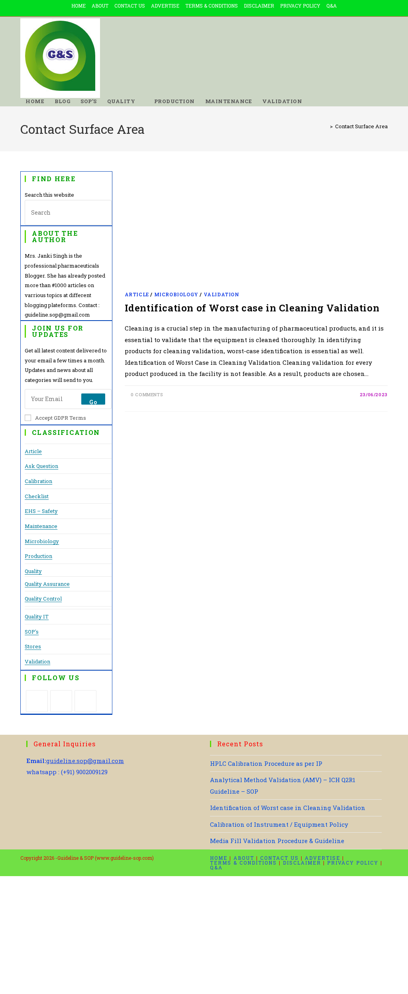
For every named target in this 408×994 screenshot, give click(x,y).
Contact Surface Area (361, 126)
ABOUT (100, 5)
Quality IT (37, 616)
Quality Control (43, 598)
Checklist (37, 496)
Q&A (331, 5)
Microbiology (42, 541)
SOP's (32, 631)
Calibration (38, 481)
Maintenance (41, 526)
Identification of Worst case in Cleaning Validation (252, 307)
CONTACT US (129, 5)
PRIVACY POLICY (300, 5)
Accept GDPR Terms (60, 417)
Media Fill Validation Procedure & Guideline (277, 841)
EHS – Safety (41, 511)
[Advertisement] (256, 230)
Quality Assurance (47, 583)
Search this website (49, 194)
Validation (37, 661)
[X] (37, 701)
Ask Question (41, 466)
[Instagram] (85, 701)
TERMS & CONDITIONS (211, 5)
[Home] (326, 126)
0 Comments (147, 394)
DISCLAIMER (259, 5)
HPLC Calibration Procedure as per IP (266, 763)
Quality (33, 571)
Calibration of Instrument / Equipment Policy (279, 824)
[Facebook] (61, 701)
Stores (33, 646)
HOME (78, 5)
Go (93, 401)
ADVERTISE (165, 5)
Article (33, 451)
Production (38, 556)
